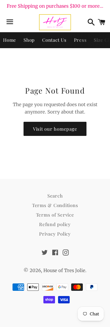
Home (9, 40)
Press (80, 40)
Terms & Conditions (55, 205)
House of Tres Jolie (64, 270)
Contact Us (54, 40)
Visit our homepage (55, 129)
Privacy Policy (55, 234)
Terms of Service (55, 215)
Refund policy (55, 224)
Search (55, 196)
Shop (29, 40)
